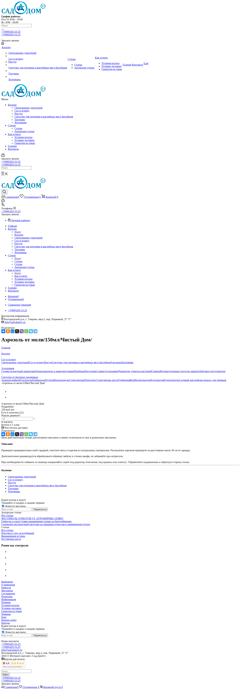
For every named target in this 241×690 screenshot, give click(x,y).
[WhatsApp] (26, 331)
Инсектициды (61, 380)
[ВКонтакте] (3, 331)
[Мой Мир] (12, 331)
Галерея (12, 146)
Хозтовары (20, 122)
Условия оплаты (23, 137)
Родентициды (171, 380)
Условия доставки (24, 140)
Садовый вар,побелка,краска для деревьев (202, 380)
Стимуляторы (76, 380)
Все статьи (7, 515)
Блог (4, 617)
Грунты (49, 380)
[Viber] (22, 331)
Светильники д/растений (28, 107)
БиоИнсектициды (140, 380)
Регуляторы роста (11, 539)
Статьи (12, 125)
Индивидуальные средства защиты (179, 371)
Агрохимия (111, 371)
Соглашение (8, 593)
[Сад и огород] (37, 55)
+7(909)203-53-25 (10, 31)
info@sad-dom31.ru (15, 322)
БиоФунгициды (23, 380)
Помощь (6, 602)
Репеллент (90, 380)
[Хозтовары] (37, 76)
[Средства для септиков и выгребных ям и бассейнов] (37, 64)
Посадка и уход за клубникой (17, 533)
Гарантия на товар (24, 143)
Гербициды (38, 380)
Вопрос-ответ (9, 620)
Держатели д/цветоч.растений (134, 371)
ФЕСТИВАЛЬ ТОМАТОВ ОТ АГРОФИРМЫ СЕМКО (32, 518)
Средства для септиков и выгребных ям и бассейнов (43, 116)
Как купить (14, 134)
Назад (17, 231)
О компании (8, 584)
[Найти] (2, 29)
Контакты (13, 149)
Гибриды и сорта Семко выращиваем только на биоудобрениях (36, 521)
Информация (8, 599)
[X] (17, 331)
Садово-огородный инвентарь (18, 371)
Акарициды (8, 380)
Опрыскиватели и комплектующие (54, 371)
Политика (6, 596)
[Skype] (31, 331)
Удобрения (124, 380)
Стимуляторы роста (107, 380)
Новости (6, 587)
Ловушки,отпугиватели (212, 371)
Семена (155, 371)
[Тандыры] (37, 70)
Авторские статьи (24, 131)
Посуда (18, 113)
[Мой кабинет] (2, 44)
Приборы (79, 371)
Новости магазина (15, 506)
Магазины (7, 590)
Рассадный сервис (95, 371)
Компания (7, 581)
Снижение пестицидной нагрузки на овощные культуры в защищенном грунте (45, 524)
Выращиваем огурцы (13, 536)
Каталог (12, 104)
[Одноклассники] (8, 331)
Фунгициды (157, 380)
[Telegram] (35, 331)
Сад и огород (21, 110)
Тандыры (19, 119)
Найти (6, 674)
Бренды (5, 623)
